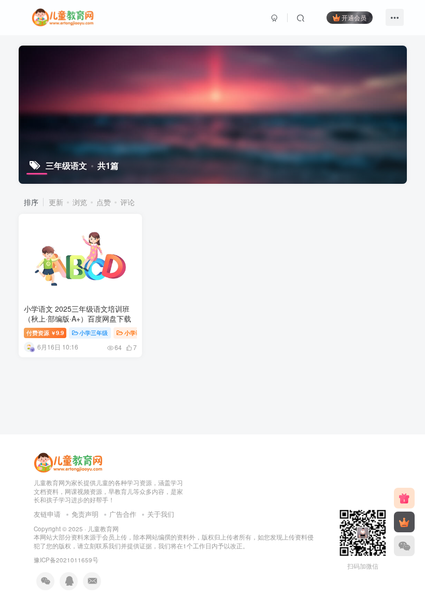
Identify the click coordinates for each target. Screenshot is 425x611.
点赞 (103, 202)
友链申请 (47, 514)
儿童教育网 (103, 529)
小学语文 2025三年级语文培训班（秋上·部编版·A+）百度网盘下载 (77, 313)
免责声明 (85, 514)
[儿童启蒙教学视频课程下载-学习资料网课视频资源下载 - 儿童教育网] (68, 462)
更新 (56, 202)
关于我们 (160, 514)
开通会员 (354, 17)
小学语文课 (138, 332)
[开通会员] (404, 522)
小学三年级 (93, 332)
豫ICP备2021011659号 (66, 560)
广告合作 (122, 514)
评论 (127, 202)
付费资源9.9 (45, 332)
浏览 (80, 202)
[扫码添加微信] (404, 545)
